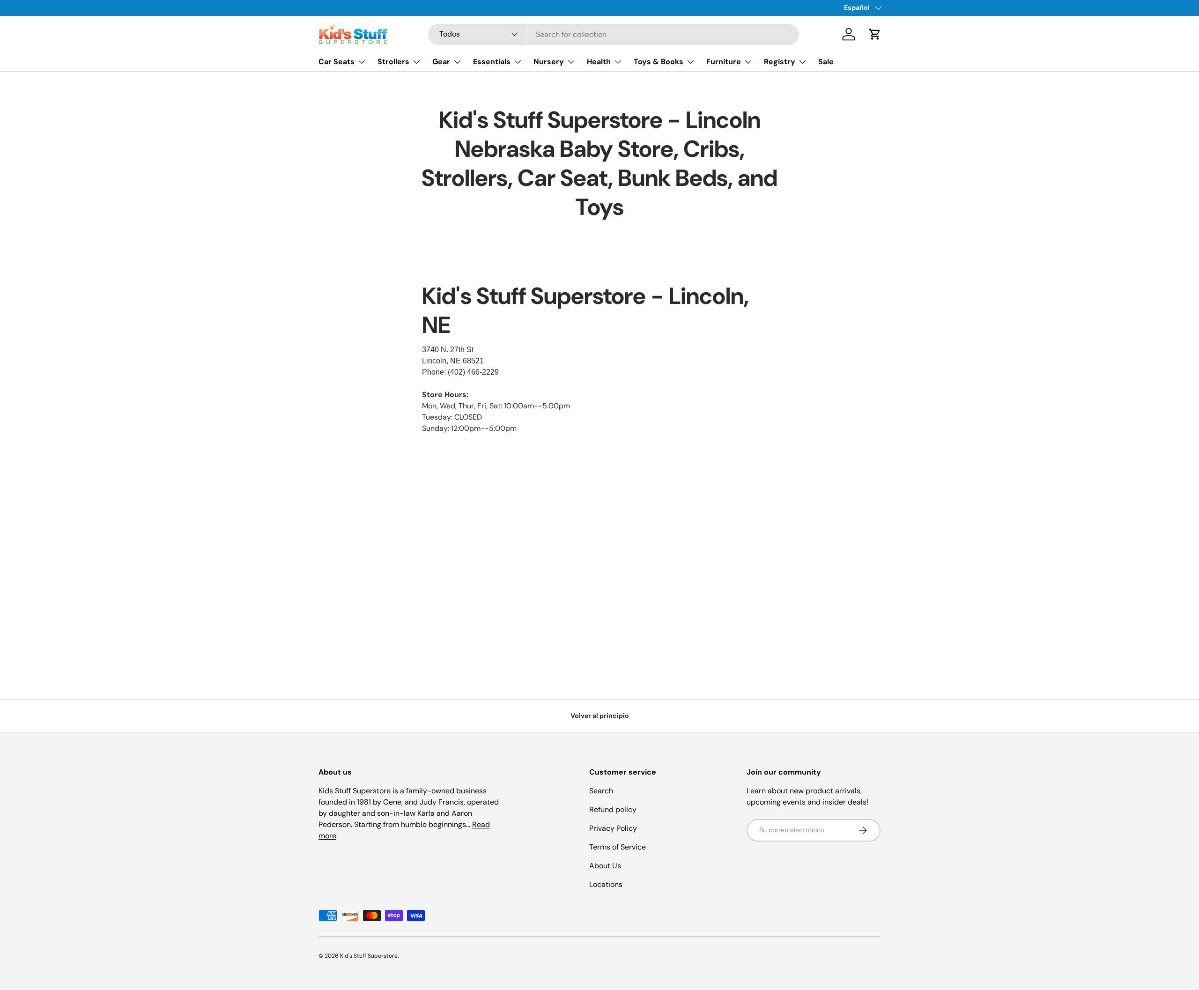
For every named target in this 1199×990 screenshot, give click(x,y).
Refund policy (613, 809)
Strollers (393, 61)
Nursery (548, 61)
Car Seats (336, 61)
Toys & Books (658, 61)
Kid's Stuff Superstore (369, 956)
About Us (605, 866)
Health (599, 61)
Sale (826, 61)
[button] (875, 34)
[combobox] (613, 34)
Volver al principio (599, 715)
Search (601, 791)
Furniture (723, 61)
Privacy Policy (613, 828)
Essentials (492, 61)
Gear (441, 61)
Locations (605, 884)
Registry (779, 61)
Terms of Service (617, 847)
